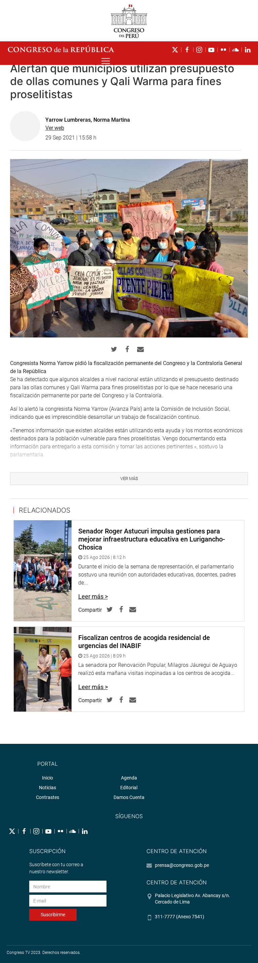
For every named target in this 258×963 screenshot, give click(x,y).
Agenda (129, 777)
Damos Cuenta (129, 797)
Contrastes (47, 797)
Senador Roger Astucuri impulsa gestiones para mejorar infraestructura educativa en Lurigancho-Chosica (151, 539)
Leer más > (93, 596)
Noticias (47, 787)
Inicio (47, 777)
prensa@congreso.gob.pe (182, 865)
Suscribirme (53, 914)
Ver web (54, 128)
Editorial (128, 787)
